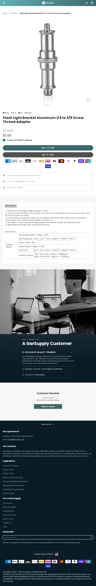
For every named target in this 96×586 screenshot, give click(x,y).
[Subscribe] (90, 537)
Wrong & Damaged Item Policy (15, 481)
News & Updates (9, 507)
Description (11, 205)
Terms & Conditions (11, 465)
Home (5, 13)
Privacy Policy (8, 469)
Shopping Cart (8, 511)
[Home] (48, 3)
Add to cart (48, 148)
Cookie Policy (8, 473)
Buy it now (48, 155)
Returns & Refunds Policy (13, 477)
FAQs (5, 527)
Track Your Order (10, 515)
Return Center (8, 519)
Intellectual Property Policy (13, 489)
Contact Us (7, 523)
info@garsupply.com (16, 439)
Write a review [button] (48, 406)
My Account (7, 503)
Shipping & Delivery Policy (13, 485)
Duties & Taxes (9, 493)
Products (13, 13)
